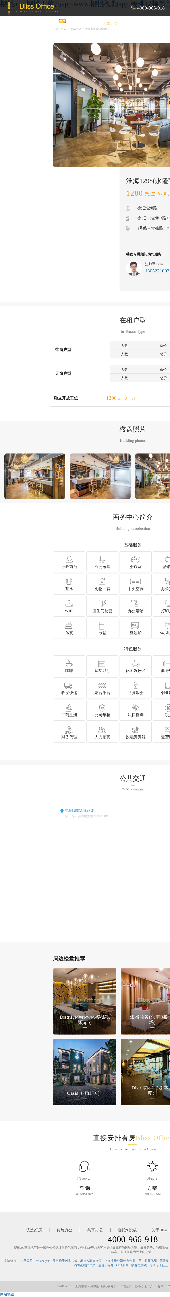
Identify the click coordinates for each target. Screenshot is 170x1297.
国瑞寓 (164, 1261)
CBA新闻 (122, 1265)
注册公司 (26, 1261)
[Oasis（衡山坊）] (84, 1072)
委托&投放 (142, 24)
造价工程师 (106, 1265)
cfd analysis (42, 1261)
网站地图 (7, 1294)
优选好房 (50, 24)
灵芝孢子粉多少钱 (65, 1261)
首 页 (23, 24)
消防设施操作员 (84, 1265)
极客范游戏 (139, 1265)
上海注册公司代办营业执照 (123, 1261)
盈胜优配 (150, 1261)
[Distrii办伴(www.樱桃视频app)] (84, 1001)
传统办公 (80, 24)
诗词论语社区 (158, 1265)
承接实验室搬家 (91, 1261)
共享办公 (110, 24)
